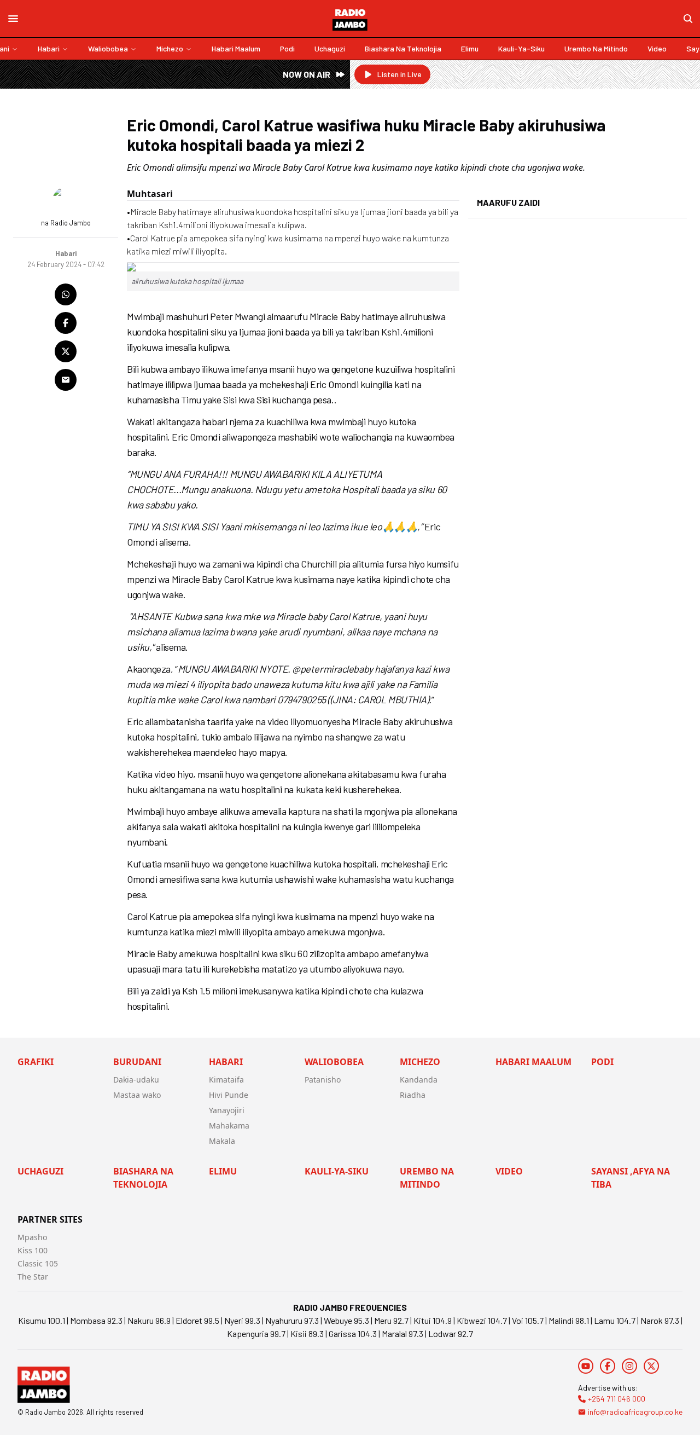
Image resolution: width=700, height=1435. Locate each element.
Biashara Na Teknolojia (403, 48)
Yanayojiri (226, 1110)
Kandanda (419, 1079)
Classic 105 (38, 1263)
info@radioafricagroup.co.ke (635, 1411)
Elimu (470, 48)
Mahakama (229, 1125)
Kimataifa (226, 1079)
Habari (49, 48)
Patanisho (323, 1079)
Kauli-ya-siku (521, 48)
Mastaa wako (137, 1095)
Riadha (412, 1095)
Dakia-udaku (136, 1079)
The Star (33, 1276)
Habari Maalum (236, 48)
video (657, 48)
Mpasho (32, 1237)
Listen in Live (399, 74)
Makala (222, 1141)
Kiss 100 (33, 1250)
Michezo (169, 48)
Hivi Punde (228, 1095)
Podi (287, 48)
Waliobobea (108, 48)
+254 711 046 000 (616, 1398)
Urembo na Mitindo (596, 48)
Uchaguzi (329, 48)
